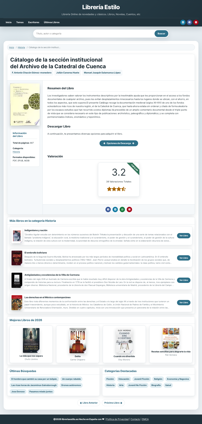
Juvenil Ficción (141, 379)
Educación (124, 379)
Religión (158, 379)
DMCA (145, 419)
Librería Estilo (101, 7)
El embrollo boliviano (36, 252)
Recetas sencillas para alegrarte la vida (170, 351)
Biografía (156, 385)
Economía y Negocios (178, 379)
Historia (21, 47)
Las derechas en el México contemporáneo (48, 297)
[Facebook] (189, 22)
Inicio (9, 22)
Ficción (110, 379)
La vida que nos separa (31, 356)
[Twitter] (183, 22)
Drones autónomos (71, 385)
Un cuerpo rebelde (71, 379)
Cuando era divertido (124, 356)
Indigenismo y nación (36, 230)
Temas (20, 22)
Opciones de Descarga (119, 143)
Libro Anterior (90, 402)
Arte (121, 385)
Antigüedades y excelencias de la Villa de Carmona (52, 274)
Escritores (33, 22)
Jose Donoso (18, 391)
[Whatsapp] (122, 209)
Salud (168, 385)
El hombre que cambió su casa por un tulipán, (34, 379)
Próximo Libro (111, 402)
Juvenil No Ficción (137, 385)
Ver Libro (184, 235)
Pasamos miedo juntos (40, 391)
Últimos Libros (51, 22)
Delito (78, 356)
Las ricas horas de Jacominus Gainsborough (34, 385)
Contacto (135, 419)
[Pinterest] (196, 22)
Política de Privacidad (117, 419)
